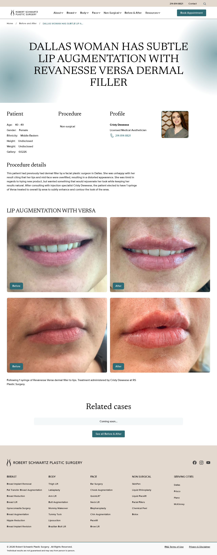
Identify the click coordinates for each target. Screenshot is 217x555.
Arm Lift (52, 496)
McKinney (179, 504)
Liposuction (54, 520)
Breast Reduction (16, 496)
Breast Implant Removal (19, 483)
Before (133, 13)
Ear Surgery (96, 483)
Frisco (177, 491)
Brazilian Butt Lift (57, 526)
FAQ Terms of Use (174, 546)
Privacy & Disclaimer (199, 546)
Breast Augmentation (18, 514)
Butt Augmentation (58, 502)
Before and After (28, 23)
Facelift (94, 520)
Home (10, 23)
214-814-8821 (176, 3)
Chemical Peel (139, 508)
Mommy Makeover (58, 508)
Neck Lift (95, 502)
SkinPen (136, 483)
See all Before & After (108, 434)
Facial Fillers (138, 502)
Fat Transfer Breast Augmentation (24, 490)
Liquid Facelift (139, 496)
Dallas (177, 484)
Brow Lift (95, 526)
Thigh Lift (53, 483)
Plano (177, 497)
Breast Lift (12, 502)
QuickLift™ (95, 496)
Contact (193, 3)
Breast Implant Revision (19, 526)
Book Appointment (191, 13)
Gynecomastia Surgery (19, 508)
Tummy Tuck (55, 514)
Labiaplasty (54, 490)
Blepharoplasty (98, 508)
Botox (135, 514)
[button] (58, 12)
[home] (24, 13)
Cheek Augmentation (101, 490)
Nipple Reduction (16, 520)
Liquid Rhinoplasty (141, 490)
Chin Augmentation (100, 514)
